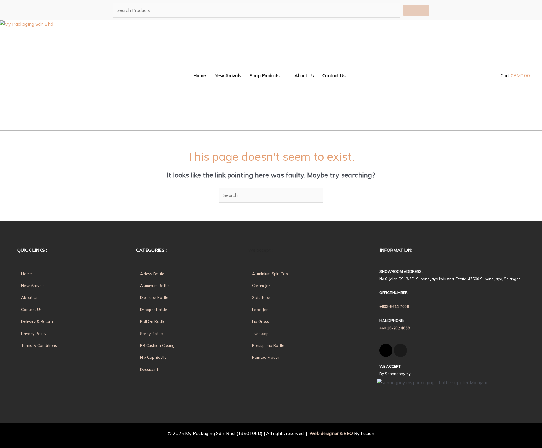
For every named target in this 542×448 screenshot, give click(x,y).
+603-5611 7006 (394, 306)
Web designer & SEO (330, 433)
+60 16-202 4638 (394, 328)
